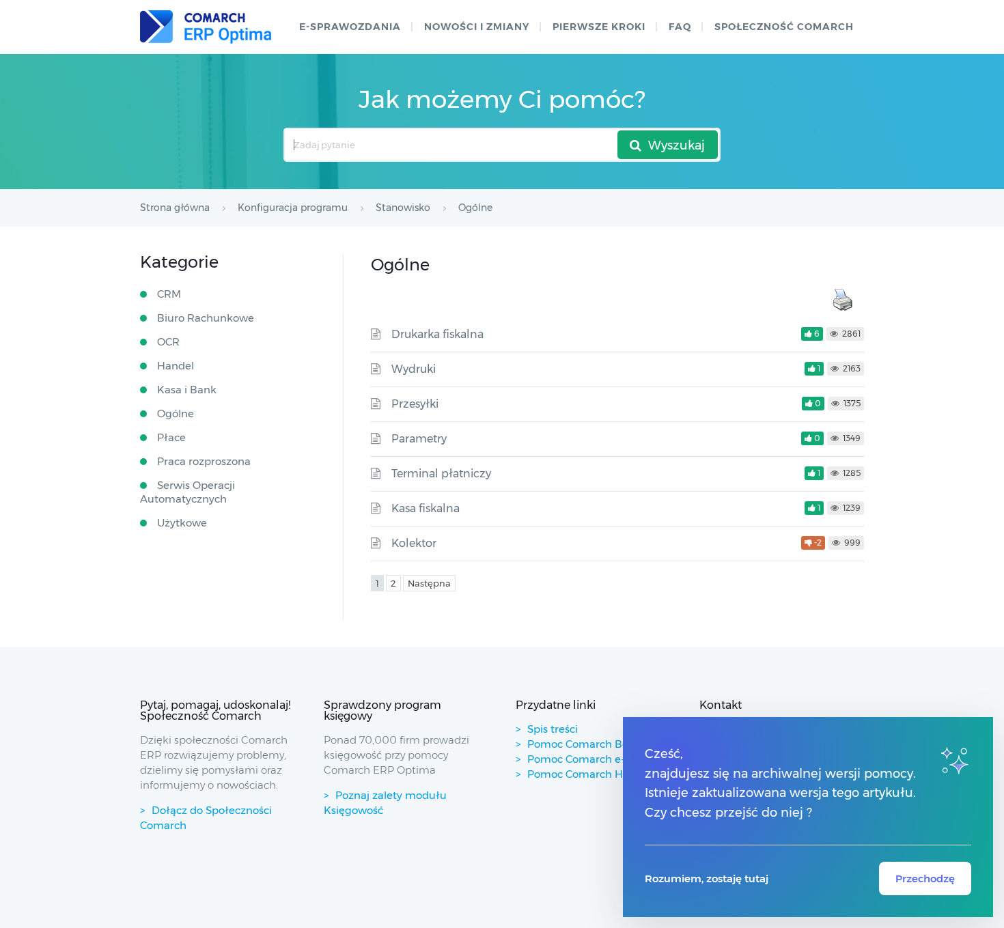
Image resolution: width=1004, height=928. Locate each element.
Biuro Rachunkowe (205, 317)
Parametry (419, 438)
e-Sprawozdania (350, 26)
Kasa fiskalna (425, 508)
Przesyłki (414, 403)
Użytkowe (182, 522)
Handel (175, 365)
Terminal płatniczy (441, 473)
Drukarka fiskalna (437, 334)
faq (680, 26)
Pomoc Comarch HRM (583, 774)
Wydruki (413, 369)
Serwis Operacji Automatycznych (187, 492)
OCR (168, 341)
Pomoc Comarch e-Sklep (589, 759)
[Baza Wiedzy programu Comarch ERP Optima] (205, 27)
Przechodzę (925, 878)
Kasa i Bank (187, 389)
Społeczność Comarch (784, 26)
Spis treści (552, 728)
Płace (171, 437)
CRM (169, 293)
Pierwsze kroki (599, 26)
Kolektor (413, 543)
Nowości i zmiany (476, 26)
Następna (429, 583)
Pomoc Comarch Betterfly (593, 743)
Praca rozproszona (204, 461)
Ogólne (175, 413)
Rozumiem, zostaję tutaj (706, 878)
